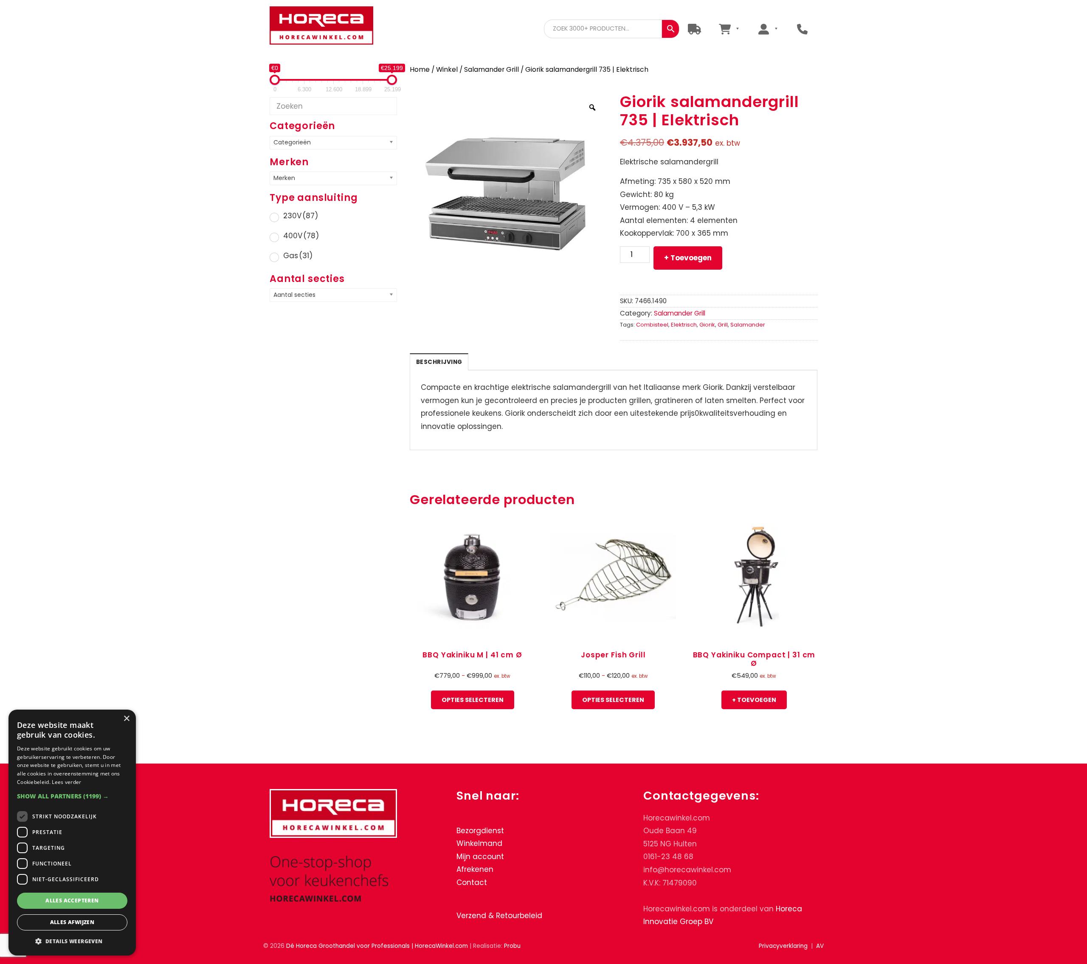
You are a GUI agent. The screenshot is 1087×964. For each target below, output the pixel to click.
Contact (471, 882)
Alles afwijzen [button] (72, 922)
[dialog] (72, 833)
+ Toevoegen (688, 258)
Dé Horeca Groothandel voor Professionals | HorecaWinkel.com (328, 26)
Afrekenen (474, 869)
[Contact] (802, 28)
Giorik (707, 325)
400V (301, 236)
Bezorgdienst (480, 831)
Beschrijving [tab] (439, 362)
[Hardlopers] (694, 28)
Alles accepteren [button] (72, 900)
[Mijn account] (768, 28)
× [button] (126, 719)
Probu (512, 946)
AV (820, 946)
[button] (72, 796)
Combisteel (652, 325)
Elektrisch (684, 325)
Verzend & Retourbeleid (499, 915)
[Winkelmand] (729, 28)
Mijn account (480, 856)
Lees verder (66, 782)
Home (420, 69)
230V (300, 216)
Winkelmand (479, 843)
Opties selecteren (473, 700)
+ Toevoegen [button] (754, 700)
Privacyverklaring (783, 946)
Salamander (747, 325)
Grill (723, 325)
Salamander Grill (491, 69)
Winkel (447, 69)
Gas (298, 256)
